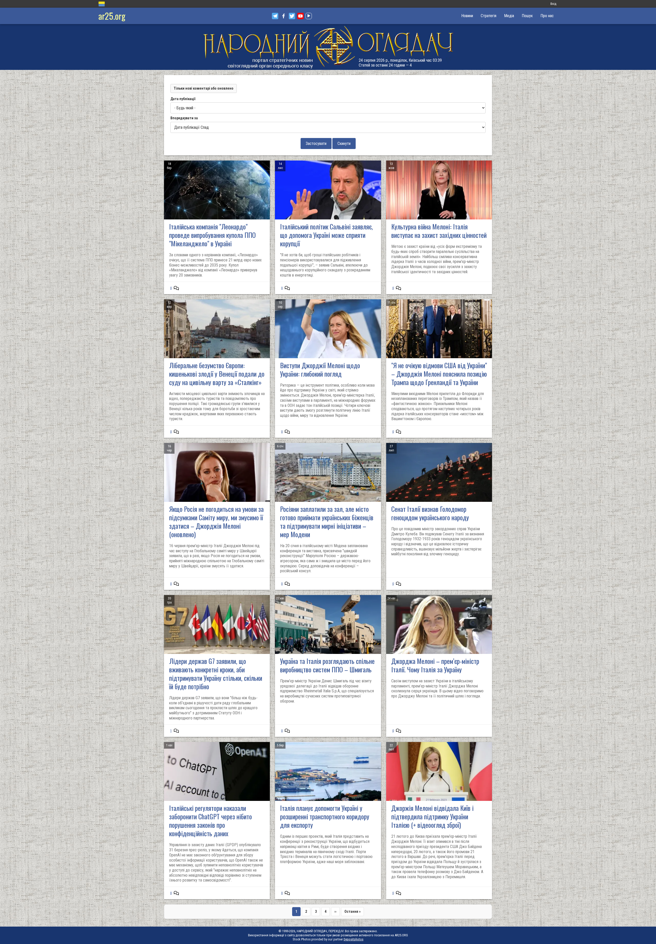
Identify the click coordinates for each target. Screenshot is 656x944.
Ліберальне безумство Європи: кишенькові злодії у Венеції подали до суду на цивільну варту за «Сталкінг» (216, 373)
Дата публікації (182, 99)
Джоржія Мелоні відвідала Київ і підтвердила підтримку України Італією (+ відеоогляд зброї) (432, 816)
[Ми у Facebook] (283, 16)
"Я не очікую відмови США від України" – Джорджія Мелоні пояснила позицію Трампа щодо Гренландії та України (439, 373)
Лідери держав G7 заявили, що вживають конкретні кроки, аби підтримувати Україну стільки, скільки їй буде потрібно (215, 673)
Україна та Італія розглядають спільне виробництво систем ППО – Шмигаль (327, 665)
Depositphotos (353, 939)
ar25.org (111, 15)
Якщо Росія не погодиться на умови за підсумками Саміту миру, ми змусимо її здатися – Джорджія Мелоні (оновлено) (216, 521)
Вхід (553, 4)
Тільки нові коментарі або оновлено (203, 88)
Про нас (547, 15)
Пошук (527, 15)
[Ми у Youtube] (300, 16)
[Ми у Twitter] (292, 16)
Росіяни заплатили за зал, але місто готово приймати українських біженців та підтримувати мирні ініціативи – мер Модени (326, 521)
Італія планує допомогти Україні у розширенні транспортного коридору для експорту (324, 816)
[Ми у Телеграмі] (275, 16)
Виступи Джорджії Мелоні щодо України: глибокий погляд (320, 369)
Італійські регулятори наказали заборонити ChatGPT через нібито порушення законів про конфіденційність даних (210, 820)
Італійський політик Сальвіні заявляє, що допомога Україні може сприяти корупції (326, 234)
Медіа (509, 15)
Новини (467, 15)
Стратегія (488, 15)
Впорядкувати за (184, 118)
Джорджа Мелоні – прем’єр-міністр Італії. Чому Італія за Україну (435, 665)
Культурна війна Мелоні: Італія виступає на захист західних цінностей (439, 230)
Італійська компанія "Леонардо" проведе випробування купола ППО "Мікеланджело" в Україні (212, 234)
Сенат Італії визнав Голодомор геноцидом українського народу (430, 513)
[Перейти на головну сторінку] (328, 47)
